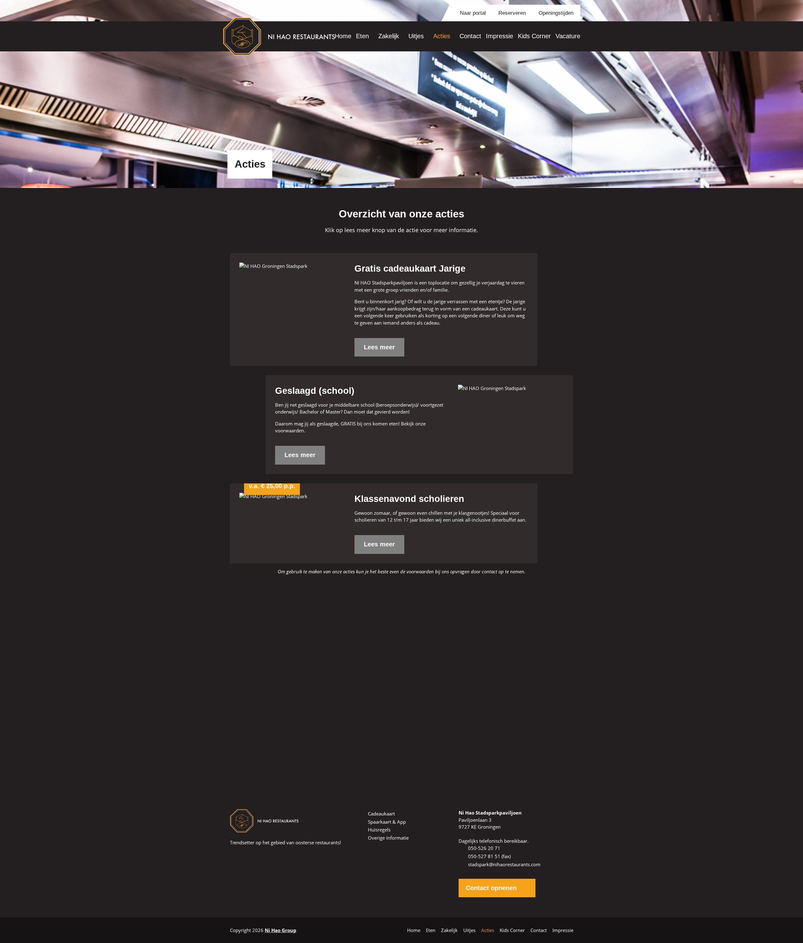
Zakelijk (388, 36)
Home (343, 36)
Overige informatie (388, 838)
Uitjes (416, 36)
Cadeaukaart (381, 813)
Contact (470, 36)
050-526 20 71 (408, 702)
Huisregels (379, 829)
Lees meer (379, 347)
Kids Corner (534, 36)
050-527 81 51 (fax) (489, 856)
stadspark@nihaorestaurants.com (504, 864)
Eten (362, 36)
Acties (441, 36)
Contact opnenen (491, 887)
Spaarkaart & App (387, 822)
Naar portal (472, 13)
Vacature (568, 36)
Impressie (499, 36)
